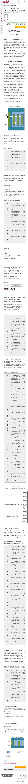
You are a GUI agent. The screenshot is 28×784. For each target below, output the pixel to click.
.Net (15, 5)
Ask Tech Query (1, 30)
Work (1, 14)
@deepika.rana (6, 20)
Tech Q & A (1, 28)
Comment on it (20, 27)
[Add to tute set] (7, 24)
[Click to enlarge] (16, 743)
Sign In (19, 1)
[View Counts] (25, 24)
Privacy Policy (19, 778)
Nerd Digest (10, 5)
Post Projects (1, 10)
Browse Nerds (1, 12)
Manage (1, 19)
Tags (5, 761)
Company (1, 21)
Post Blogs (1, 32)
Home (5, 5)
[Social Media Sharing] (18, 24)
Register (24, 1)
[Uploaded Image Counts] (20, 24)
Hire (1, 7)
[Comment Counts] (16, 24)
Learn (1, 23)
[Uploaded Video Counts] (23, 24)
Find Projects (1, 16)
